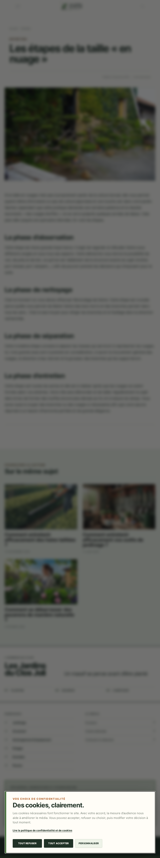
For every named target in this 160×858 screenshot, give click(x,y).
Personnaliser (89, 843)
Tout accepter (58, 843)
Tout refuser (27, 843)
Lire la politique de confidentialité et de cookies (42, 830)
